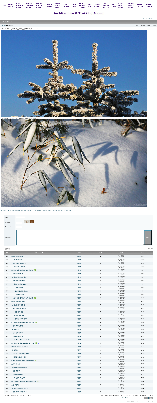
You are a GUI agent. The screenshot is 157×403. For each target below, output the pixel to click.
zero (147, 401)
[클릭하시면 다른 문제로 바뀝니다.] (29, 221)
